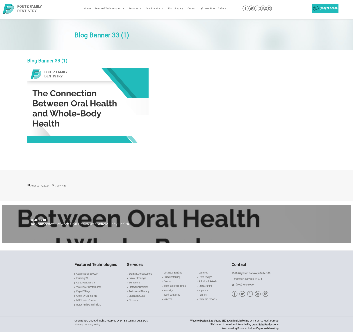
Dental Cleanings (137, 278)
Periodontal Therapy (139, 291)
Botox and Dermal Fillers (88, 304)
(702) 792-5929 (329, 8)
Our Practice (153, 8)
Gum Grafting (205, 285)
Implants (203, 290)
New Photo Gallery (215, 8)
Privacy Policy (92, 324)
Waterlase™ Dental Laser (88, 287)
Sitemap (78, 324)
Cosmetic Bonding (173, 272)
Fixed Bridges (205, 277)
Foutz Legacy (175, 8)
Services (133, 8)
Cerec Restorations (85, 282)
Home (87, 8)
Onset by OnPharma (86, 295)
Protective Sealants (138, 287)
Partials (202, 294)
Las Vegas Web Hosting (265, 328)
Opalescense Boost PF (87, 273)
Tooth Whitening (172, 294)
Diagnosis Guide (137, 295)
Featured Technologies (108, 8)
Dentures (203, 272)
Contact (192, 8)
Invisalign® (82, 278)
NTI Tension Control (86, 300)
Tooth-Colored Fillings (175, 285)
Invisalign (168, 290)
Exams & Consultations (140, 273)
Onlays (167, 281)
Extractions (134, 282)
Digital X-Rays (83, 291)
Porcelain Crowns (207, 299)
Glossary (133, 300)
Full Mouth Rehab (207, 281)
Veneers (168, 299)
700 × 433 (61, 185)
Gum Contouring (172, 277)
